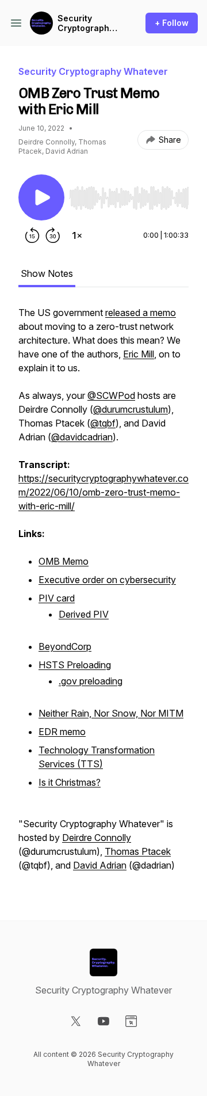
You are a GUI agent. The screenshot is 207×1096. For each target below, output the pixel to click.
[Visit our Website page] (131, 1021)
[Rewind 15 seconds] (32, 235)
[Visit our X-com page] (76, 1021)
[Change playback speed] (77, 235)
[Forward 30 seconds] (53, 235)
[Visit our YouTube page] (103, 1021)
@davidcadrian (82, 437)
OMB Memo (64, 561)
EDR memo (62, 731)
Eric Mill (138, 354)
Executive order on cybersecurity (107, 579)
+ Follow (172, 23)
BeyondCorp (65, 646)
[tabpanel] (103, 595)
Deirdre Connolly (96, 837)
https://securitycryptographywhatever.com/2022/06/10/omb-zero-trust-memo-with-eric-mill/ (103, 492)
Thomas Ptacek (138, 851)
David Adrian (99, 865)
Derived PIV (84, 614)
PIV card (57, 598)
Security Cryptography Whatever (85, 23)
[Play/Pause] (41, 197)
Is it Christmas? (70, 782)
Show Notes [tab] (47, 273)
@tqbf (103, 423)
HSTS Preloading (75, 665)
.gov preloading (90, 681)
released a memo (140, 312)
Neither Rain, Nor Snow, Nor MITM (111, 713)
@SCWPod (111, 395)
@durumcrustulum (130, 409)
